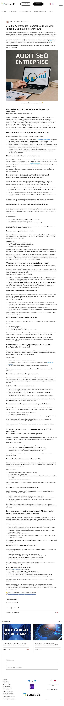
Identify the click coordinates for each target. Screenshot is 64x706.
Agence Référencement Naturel (9, 699)
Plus (50, 11)
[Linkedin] (35, 681)
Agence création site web (8, 694)
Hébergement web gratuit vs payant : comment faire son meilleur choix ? (15, 644)
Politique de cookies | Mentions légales (53, 684)
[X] (32, 681)
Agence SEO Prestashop (8, 693)
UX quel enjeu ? (13, 11)
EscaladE (56, 689)
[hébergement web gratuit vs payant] (16, 632)
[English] (52, 4)
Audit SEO (5, 679)
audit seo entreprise (12, 599)
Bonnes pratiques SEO (25, 11)
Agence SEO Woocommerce (9, 698)
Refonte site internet (7, 686)
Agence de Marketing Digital (9, 696)
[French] (49, 4)
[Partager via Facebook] (7, 608)
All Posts (4, 11)
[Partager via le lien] (18, 608)
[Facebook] (29, 681)
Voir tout (60, 621)
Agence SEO (5, 681)
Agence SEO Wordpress (8, 691)
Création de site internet (40, 11)
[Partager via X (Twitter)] (11, 608)
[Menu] (61, 4)
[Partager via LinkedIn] (14, 608)
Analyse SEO (5, 683)
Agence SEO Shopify (7, 689)
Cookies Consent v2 (7, 688)
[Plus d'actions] (57, 22)
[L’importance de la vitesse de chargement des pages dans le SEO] (47, 632)
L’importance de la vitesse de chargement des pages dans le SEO (46, 644)
